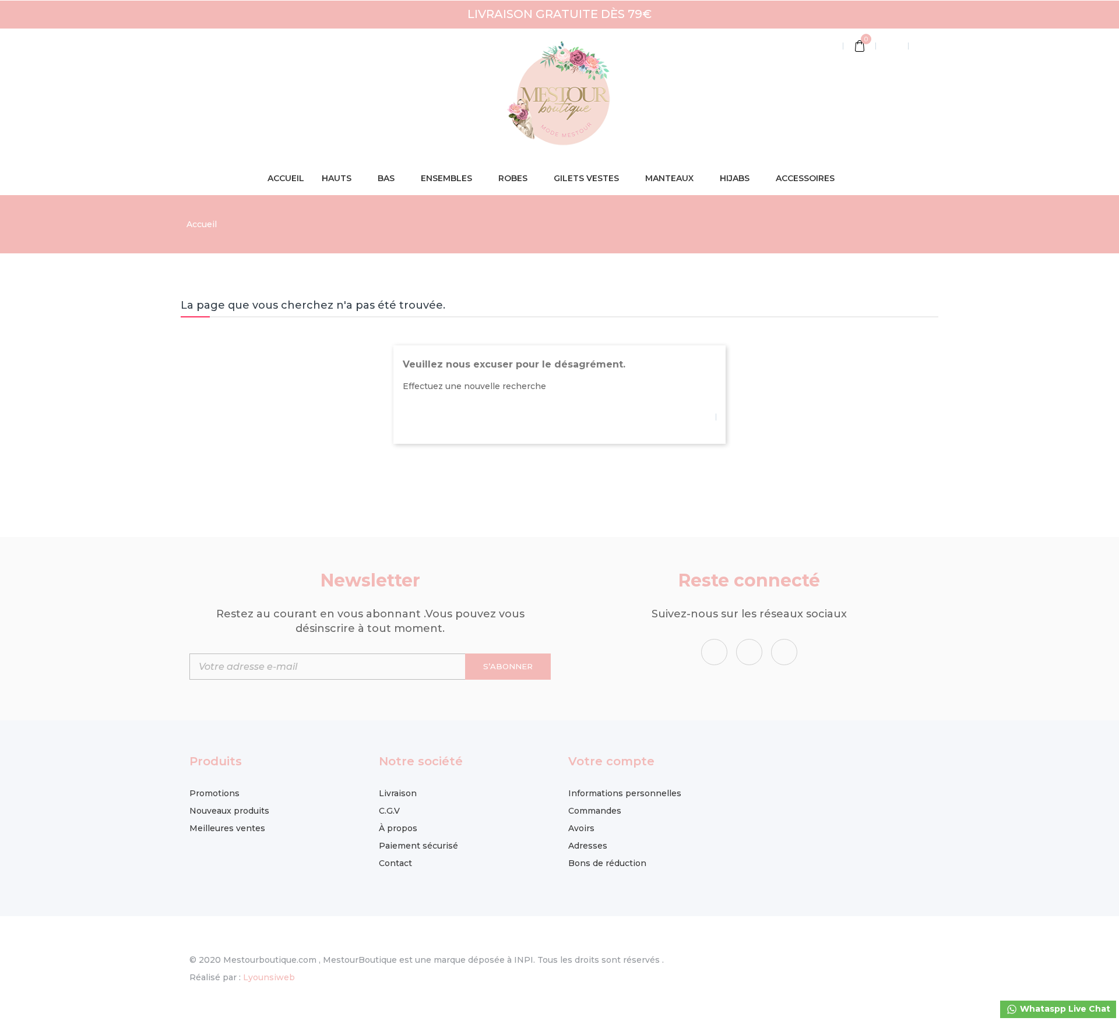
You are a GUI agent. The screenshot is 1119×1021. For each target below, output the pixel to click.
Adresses (587, 845)
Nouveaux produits (229, 811)
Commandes (594, 811)
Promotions (214, 793)
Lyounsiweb (269, 977)
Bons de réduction (607, 863)
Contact (395, 863)
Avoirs (581, 828)
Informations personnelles (624, 793)
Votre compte (611, 761)
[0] (859, 47)
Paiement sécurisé (418, 845)
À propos (398, 828)
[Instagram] (784, 652)
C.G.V (389, 811)
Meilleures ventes (227, 828)
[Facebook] (714, 652)
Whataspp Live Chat (1064, 1009)
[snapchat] (749, 652)
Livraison (398, 793)
